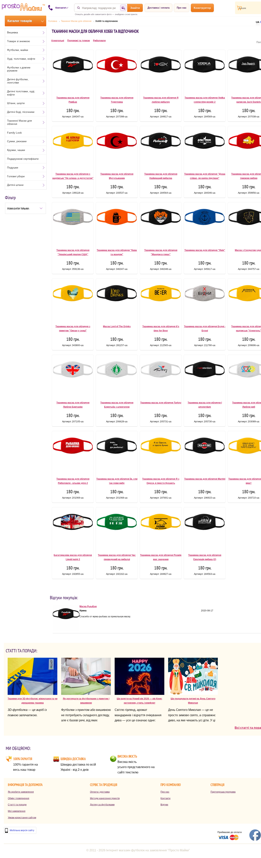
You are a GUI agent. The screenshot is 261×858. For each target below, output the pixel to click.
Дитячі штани (15, 184)
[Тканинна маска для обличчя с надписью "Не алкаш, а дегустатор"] (73, 147)
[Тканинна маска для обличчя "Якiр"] (204, 223)
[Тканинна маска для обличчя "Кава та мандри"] (117, 223)
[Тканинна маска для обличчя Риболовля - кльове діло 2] (73, 452)
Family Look (14, 132)
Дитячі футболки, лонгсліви (17, 81)
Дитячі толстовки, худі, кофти (21, 93)
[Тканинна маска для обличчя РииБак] (73, 71)
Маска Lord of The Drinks (117, 326)
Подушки (12, 167)
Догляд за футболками (102, 804)
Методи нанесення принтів (105, 798)
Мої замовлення (16, 811)
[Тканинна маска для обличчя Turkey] (161, 376)
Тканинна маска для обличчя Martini (204, 479)
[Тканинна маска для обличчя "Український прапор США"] (73, 223)
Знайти (135, 7)
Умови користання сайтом (22, 817)
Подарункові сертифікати (23, 158)
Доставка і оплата (158, 7)
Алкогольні (57, 40)
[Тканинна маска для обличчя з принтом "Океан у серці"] (73, 300)
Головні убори (16, 176)
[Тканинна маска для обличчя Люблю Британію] (73, 376)
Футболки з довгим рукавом (18, 69)
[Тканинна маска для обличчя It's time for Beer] (161, 300)
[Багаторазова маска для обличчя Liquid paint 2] (73, 528)
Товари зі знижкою (18, 41)
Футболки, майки (17, 49)
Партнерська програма (223, 792)
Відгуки (164, 804)
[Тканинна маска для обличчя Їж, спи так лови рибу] (117, 452)
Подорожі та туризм (78, 40)
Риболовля (99, 40)
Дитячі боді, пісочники (20, 111)
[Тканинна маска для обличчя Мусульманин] (117, 147)
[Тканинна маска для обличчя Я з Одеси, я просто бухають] (161, 452)
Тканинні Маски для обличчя (19, 122)
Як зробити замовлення (21, 792)
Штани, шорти (16, 103)
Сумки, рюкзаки (17, 141)
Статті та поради (17, 804)
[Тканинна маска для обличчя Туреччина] (117, 71)
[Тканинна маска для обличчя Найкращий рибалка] (161, 147)
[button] (25, 208)
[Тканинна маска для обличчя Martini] (204, 452)
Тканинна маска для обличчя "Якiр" (204, 250)
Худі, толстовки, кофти (21, 58)
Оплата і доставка (100, 792)
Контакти (165, 798)
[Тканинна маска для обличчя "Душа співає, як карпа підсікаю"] (204, 147)
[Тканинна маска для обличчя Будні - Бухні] (204, 300)
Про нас (181, 7)
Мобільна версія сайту (22, 830)
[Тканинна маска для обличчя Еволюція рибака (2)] (204, 528)
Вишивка (12, 32)
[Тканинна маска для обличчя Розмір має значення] (161, 528)
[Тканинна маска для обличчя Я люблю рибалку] (161, 71)
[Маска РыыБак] (66, 630)
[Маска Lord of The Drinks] (117, 300)
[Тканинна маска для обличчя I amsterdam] (204, 376)
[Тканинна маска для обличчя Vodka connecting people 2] (204, 71)
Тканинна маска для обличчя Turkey (160, 402)
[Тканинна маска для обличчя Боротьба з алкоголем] (117, 376)
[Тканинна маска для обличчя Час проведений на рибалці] (117, 528)
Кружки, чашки (16, 150)
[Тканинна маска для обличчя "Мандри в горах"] (161, 223)
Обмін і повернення (18, 798)
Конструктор (202, 7)
